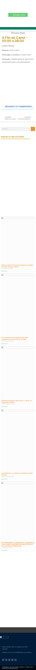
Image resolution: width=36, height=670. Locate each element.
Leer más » (4, 271)
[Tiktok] (15, 660)
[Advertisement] (18, 85)
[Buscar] (33, 129)
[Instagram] (6, 660)
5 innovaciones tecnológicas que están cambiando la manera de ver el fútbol (14, 338)
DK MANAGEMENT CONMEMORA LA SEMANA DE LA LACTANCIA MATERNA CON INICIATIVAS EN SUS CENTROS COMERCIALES (18, 544)
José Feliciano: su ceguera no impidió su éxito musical (17, 474)
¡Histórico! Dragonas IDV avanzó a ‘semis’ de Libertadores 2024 (16, 401)
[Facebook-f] (3, 660)
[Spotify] (9, 660)
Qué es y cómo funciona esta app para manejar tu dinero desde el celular (17, 266)
